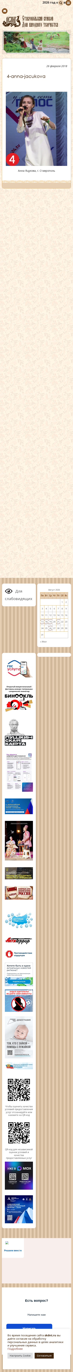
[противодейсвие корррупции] (19, 957)
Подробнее (15, 1349)
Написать (29, 1328)
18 (46, 621)
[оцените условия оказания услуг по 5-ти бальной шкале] (19, 1103)
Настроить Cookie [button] (20, 1355)
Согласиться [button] (44, 1355)
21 (58, 621)
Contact (4, 11)
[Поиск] (61, 3)
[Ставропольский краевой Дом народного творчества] (36, 21)
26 (50, 628)
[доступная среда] (19, 928)
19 (50, 621)
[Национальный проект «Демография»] (19, 1057)
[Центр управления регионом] (19, 974)
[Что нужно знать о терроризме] (19, 944)
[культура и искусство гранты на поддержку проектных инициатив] (19, 878)
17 (42, 621)
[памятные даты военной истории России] (19, 898)
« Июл (43, 641)
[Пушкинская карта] (19, 745)
